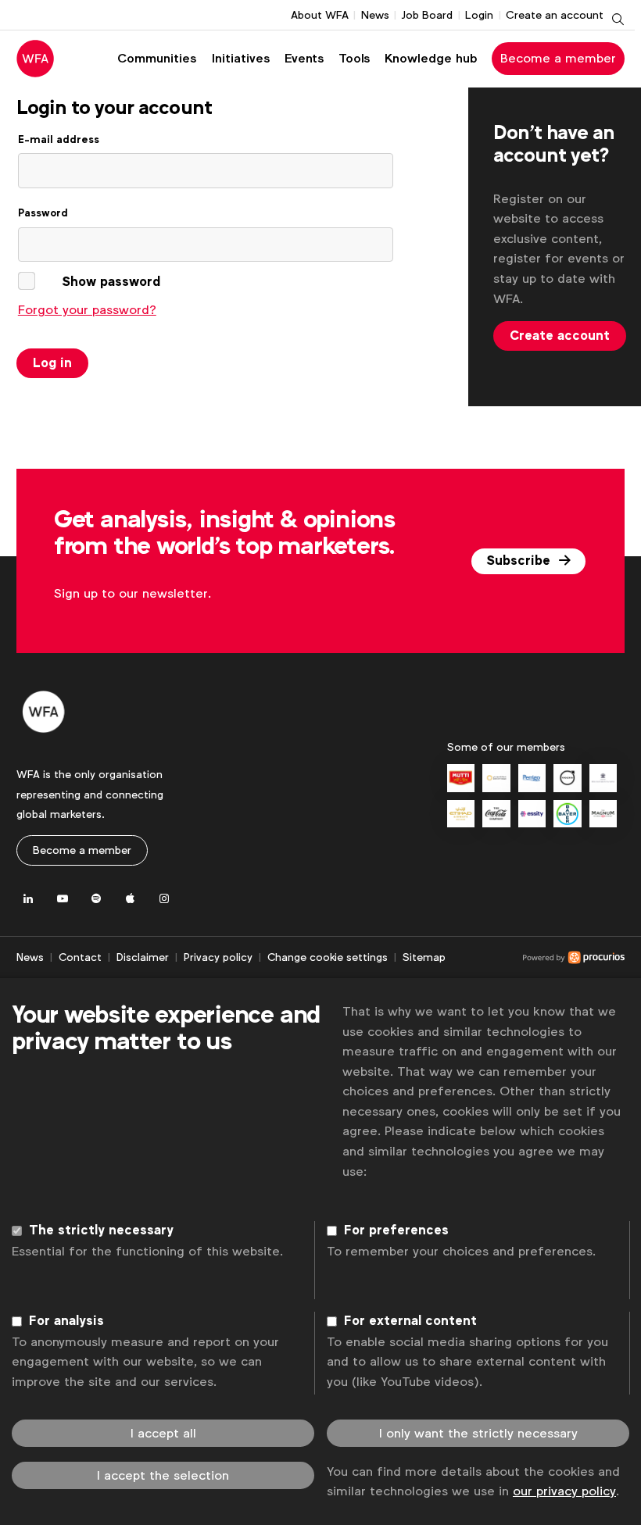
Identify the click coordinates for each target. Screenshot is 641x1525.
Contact (80, 957)
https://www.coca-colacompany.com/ (496, 813)
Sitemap (424, 957)
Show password (111, 282)
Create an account (554, 15)
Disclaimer (142, 957)
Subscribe (520, 561)
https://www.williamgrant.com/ (603, 777)
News (375, 15)
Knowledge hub (431, 58)
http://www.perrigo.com (532, 777)
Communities (156, 58)
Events (304, 58)
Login (479, 15)
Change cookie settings (327, 957)
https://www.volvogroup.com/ (567, 777)
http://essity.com (532, 813)
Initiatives (241, 58)
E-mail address (58, 139)
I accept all (163, 1433)
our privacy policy (564, 1491)
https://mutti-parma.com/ (460, 777)
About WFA (320, 15)
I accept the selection (163, 1475)
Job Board (427, 15)
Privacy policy (218, 957)
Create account (560, 336)
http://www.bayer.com (567, 813)
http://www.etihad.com (460, 813)
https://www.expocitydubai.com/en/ (496, 777)
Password (43, 212)
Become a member (558, 58)
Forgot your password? (87, 310)
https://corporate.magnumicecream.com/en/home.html (603, 813)
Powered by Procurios (535, 958)
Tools (354, 58)
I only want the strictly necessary (478, 1433)
